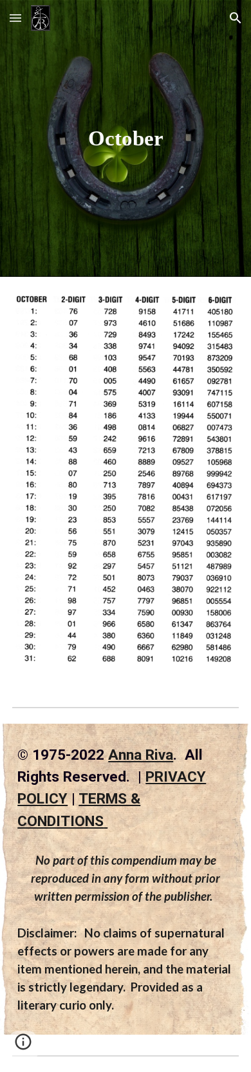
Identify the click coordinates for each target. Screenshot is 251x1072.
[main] (125, 138)
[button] (15, 17)
